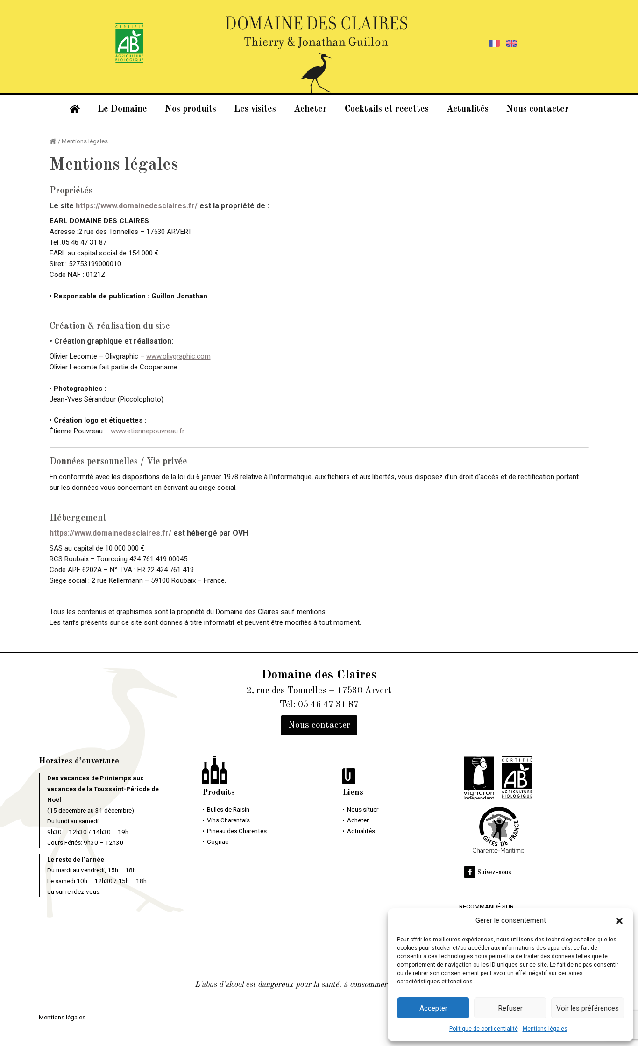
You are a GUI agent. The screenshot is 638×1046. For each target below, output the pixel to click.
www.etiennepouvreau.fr (147, 431)
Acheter (310, 109)
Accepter (433, 1008)
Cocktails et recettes (387, 109)
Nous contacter (537, 109)
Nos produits (190, 109)
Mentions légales (545, 1028)
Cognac (217, 841)
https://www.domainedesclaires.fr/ (137, 205)
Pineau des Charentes (237, 830)
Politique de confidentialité (483, 1028)
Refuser (510, 1008)
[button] (619, 921)
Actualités (468, 109)
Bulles (228, 809)
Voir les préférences (587, 1008)
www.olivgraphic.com (178, 356)
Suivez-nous (493, 872)
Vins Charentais (228, 820)
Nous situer (362, 809)
